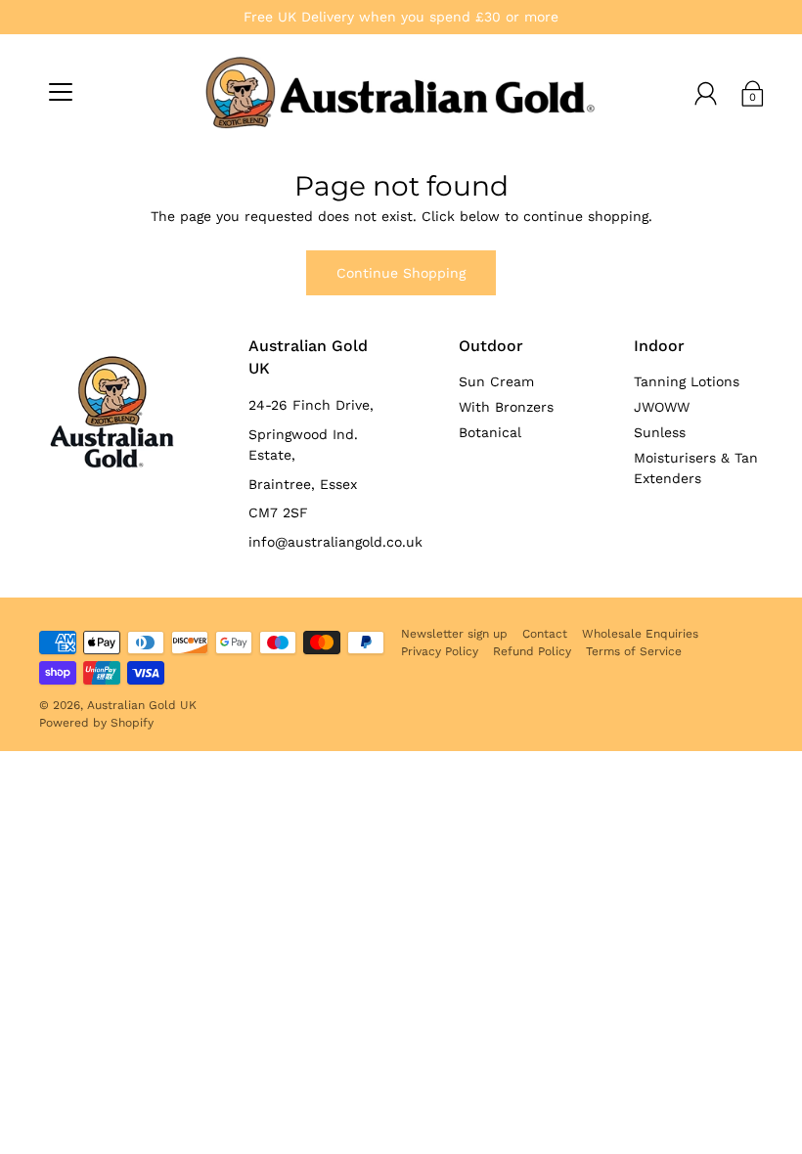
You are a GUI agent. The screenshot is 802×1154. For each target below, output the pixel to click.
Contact (544, 634)
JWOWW (662, 407)
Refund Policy (532, 651)
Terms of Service (634, 651)
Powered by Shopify (96, 723)
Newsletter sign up (454, 634)
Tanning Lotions (686, 381)
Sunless (660, 432)
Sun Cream (496, 381)
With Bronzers (506, 407)
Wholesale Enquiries (640, 634)
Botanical (490, 432)
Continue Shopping (401, 273)
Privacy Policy (439, 651)
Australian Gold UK (142, 705)
